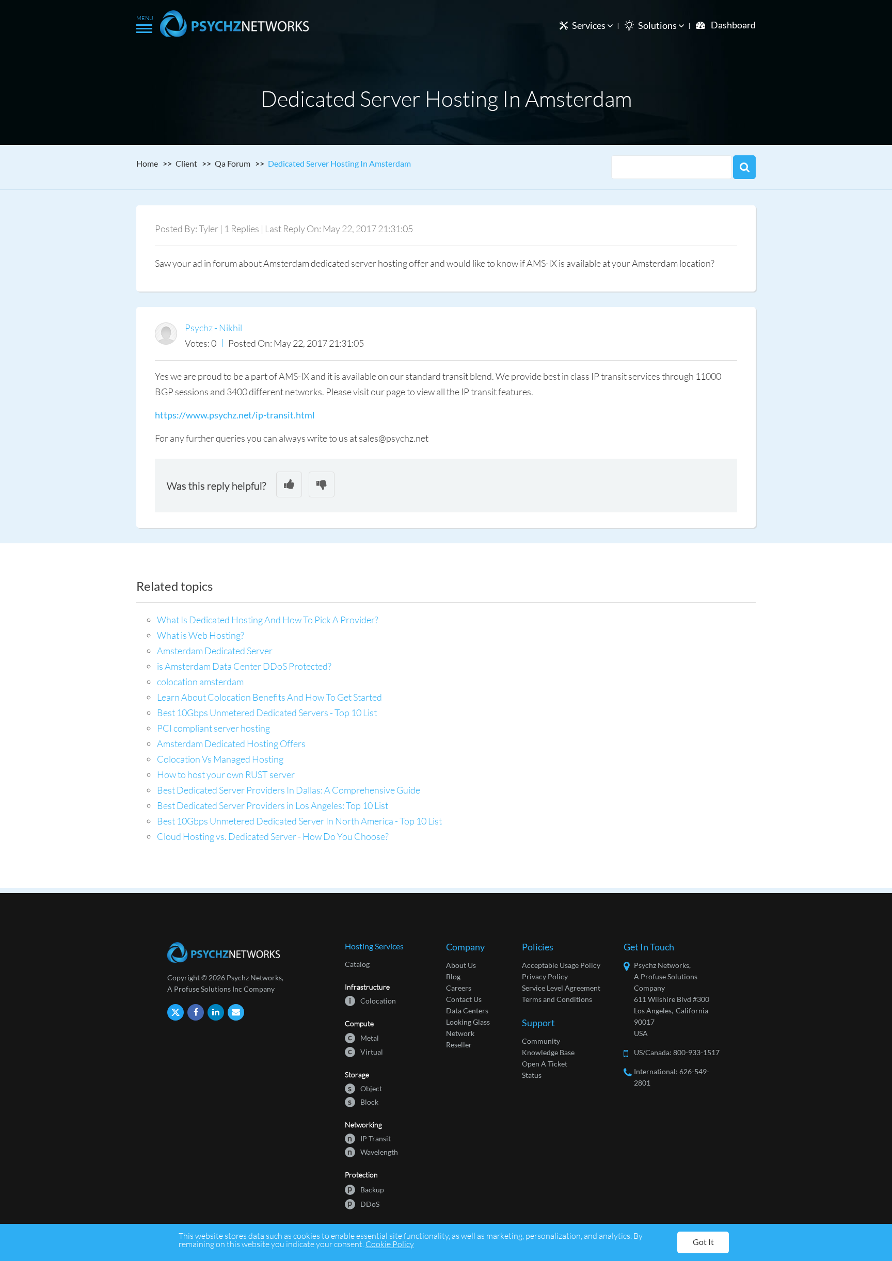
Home (147, 163)
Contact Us (464, 999)
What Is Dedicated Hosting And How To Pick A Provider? (267, 619)
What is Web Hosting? (200, 635)
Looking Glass (468, 1021)
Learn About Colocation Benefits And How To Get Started (269, 697)
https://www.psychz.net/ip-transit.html (235, 415)
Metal (363, 1037)
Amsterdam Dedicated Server (215, 650)
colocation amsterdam (200, 681)
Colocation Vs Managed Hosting (220, 759)
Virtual (365, 1051)
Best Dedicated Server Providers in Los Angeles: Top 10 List (272, 805)
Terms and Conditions (557, 999)
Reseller (459, 1044)
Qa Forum (232, 163)
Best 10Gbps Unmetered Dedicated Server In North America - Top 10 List (299, 821)
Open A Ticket (544, 1063)
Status (531, 1075)
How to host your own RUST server (226, 774)
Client (186, 163)
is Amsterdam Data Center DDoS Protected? (244, 666)
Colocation (372, 1000)
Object (365, 1088)
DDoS (363, 1203)
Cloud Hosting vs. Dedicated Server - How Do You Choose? (273, 836)
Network (460, 1033)
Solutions (658, 25)
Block (363, 1101)
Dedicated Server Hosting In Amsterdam (339, 163)
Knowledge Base (548, 1052)
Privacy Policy (545, 976)
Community (541, 1041)
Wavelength (372, 1151)
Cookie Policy (389, 1244)
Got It (703, 1242)
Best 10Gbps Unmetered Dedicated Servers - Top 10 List (267, 712)
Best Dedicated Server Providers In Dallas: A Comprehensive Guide (288, 790)
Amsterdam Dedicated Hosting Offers (231, 743)
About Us (461, 965)
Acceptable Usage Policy (561, 965)
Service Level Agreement (561, 987)
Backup (365, 1189)
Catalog (357, 964)
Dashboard (733, 24)
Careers (458, 987)
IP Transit (369, 1138)
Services (589, 25)
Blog (453, 976)
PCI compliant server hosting (213, 728)
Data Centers (467, 1010)
